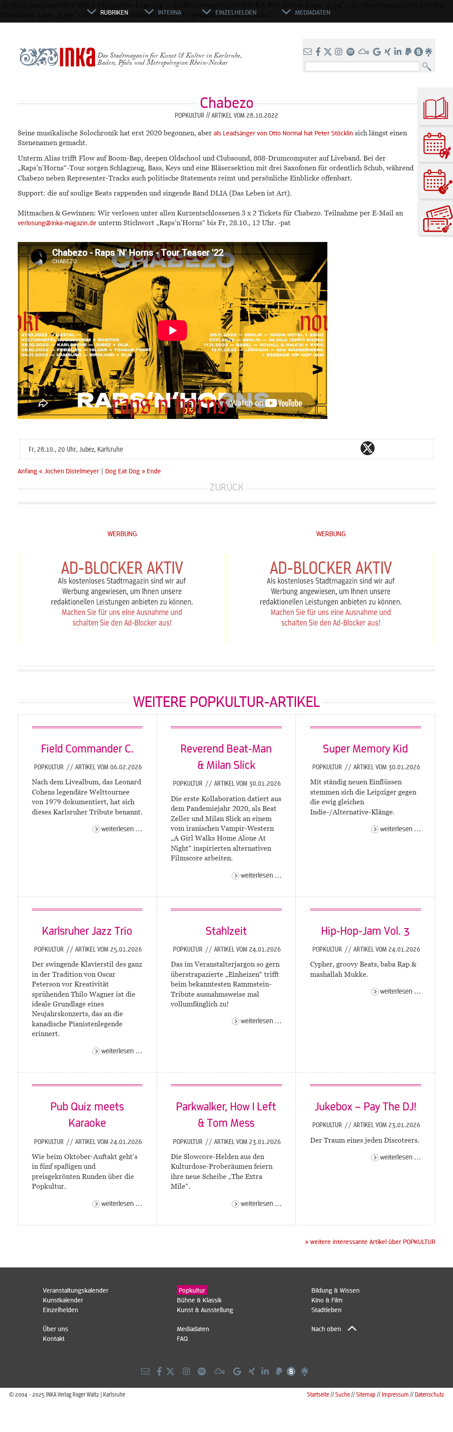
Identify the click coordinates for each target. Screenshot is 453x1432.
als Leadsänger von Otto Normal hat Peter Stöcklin (283, 133)
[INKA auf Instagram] (339, 52)
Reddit (385, 448)
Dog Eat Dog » (125, 471)
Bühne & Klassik (199, 1300)
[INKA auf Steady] (418, 52)
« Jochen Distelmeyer (70, 471)
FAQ (182, 1338)
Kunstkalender (63, 1300)
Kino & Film (326, 1300)
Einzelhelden (60, 1309)
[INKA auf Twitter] (327, 52)
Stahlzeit (226, 930)
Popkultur (49, 767)
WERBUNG (122, 533)
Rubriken (114, 12)
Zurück (227, 487)
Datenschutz (429, 1394)
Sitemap (366, 1394)
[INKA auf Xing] (388, 52)
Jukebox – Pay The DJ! (365, 1106)
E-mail (314, 448)
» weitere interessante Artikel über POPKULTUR (370, 1241)
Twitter (368, 448)
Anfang (27, 471)
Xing (421, 448)
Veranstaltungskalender (75, 1290)
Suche (342, 1394)
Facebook (350, 448)
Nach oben (326, 1328)
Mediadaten (193, 1328)
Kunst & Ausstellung (205, 1309)
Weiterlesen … (121, 828)
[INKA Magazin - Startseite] (47, 16)
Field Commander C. (87, 748)
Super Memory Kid (365, 748)
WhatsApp (332, 448)
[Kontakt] (308, 52)
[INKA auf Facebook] (318, 52)
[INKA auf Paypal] (409, 52)
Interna (169, 12)
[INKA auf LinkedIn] (398, 52)
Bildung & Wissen (335, 1290)
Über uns (55, 1328)
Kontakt (54, 1338)
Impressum (395, 1394)
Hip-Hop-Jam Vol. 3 (365, 930)
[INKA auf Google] (378, 52)
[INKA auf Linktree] (429, 52)
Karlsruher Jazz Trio (87, 930)
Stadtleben (326, 1309)
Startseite (318, 1394)
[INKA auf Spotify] (351, 52)
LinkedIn (403, 448)
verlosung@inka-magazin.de (57, 223)
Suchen (428, 67)
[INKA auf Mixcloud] (364, 52)
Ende (154, 471)
